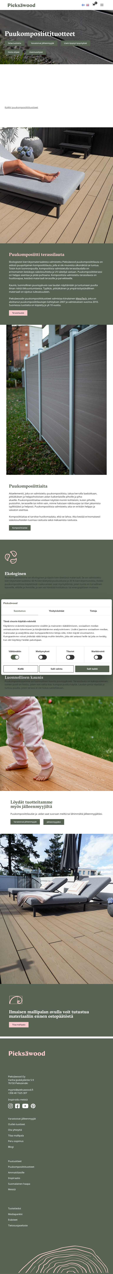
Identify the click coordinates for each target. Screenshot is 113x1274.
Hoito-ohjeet (13, 52)
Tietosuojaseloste (18, 1225)
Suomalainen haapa (19, 1183)
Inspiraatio (14, 1178)
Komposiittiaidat (19, 527)
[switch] (42, 657)
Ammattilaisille (16, 1172)
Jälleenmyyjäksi (54, 822)
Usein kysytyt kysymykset (75, 43)
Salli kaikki (92, 669)
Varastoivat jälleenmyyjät (42, 43)
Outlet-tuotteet (16, 1124)
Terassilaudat (18, 313)
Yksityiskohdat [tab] (56, 611)
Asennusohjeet (36, 52)
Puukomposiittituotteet (21, 1166)
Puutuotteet (15, 1161)
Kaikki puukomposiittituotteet (21, 107)
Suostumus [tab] (20, 611)
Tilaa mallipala (18, 1024)
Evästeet (13, 1219)
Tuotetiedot (14, 1208)
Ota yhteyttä (15, 1129)
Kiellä (21, 669)
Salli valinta (56, 669)
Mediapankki (15, 1214)
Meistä (12, 1189)
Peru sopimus (16, 1141)
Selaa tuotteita (14, 43)
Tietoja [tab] (93, 611)
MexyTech (81, 298)
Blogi (11, 1146)
